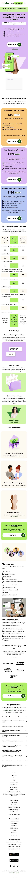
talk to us (15, 49)
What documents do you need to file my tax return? (13, 721)
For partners (14, 782)
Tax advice (14, 805)
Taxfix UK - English (14, 839)
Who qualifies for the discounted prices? (12, 761)
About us (14, 775)
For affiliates (14, 785)
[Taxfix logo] (6, 3)
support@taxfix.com (8, 710)
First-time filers (14, 821)
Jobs (14, 780)
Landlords (14, 833)
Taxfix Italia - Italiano (14, 849)
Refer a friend (14, 789)
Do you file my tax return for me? (10, 716)
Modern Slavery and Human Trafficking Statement (14, 794)
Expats (14, 830)
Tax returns (14, 802)
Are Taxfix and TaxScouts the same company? (11, 731)
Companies (14, 835)
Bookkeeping (14, 812)
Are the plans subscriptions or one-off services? (12, 765)
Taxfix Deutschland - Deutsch (14, 842)
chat (12, 873)
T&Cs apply (15, 516)
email (17, 873)
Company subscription (14, 809)
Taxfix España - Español (14, 846)
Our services (14, 800)
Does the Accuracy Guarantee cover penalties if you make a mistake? (11, 751)
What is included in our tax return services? (11, 736)
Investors (14, 825)
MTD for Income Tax (14, 814)
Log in (12, 3)
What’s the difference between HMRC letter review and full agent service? (12, 756)
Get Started (12, 141)
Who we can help (14, 819)
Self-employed (14, 823)
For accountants (14, 787)
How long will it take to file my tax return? (13, 726)
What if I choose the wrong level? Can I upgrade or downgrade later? (12, 745)
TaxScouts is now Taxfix (14, 792)
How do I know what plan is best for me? (12, 741)
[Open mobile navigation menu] (25, 3)
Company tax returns (14, 807)
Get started (18, 3)
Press (14, 778)
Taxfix (14, 773)
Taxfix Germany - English (14, 844)
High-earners (14, 828)
